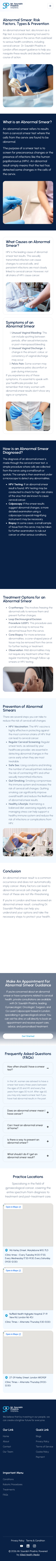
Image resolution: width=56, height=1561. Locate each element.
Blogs (38, 1436)
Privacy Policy (42, 1441)
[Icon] (28, 1546)
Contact (7, 1446)
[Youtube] (21, 1546)
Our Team (8, 1451)
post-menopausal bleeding (30, 344)
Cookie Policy (42, 1451)
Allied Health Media (29, 1554)
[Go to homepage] (13, 6)
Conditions (8, 1479)
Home (6, 1436)
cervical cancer (11, 45)
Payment (40, 1457)
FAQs (5, 1494)
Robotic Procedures (12, 1484)
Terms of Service (44, 1446)
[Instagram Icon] (34, 1546)
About (6, 1441)
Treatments (9, 1489)
